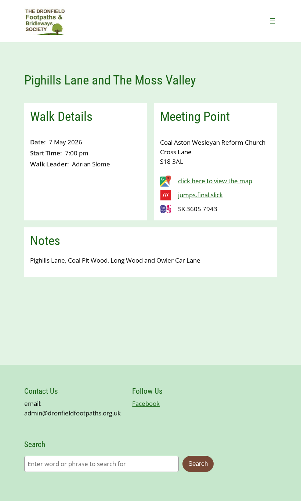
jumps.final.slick (200, 195)
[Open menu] (272, 21)
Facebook (146, 403)
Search (198, 463)
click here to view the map (215, 181)
